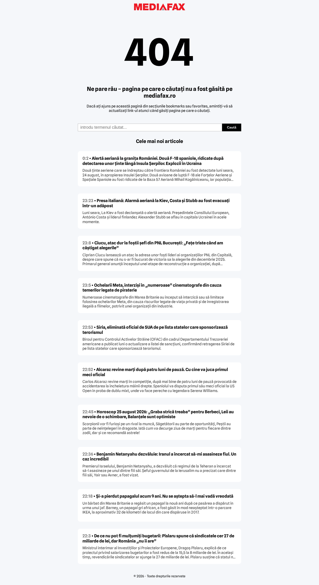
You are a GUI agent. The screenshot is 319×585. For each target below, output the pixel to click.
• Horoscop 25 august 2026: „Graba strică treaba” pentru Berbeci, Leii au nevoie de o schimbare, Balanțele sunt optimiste (158, 414)
